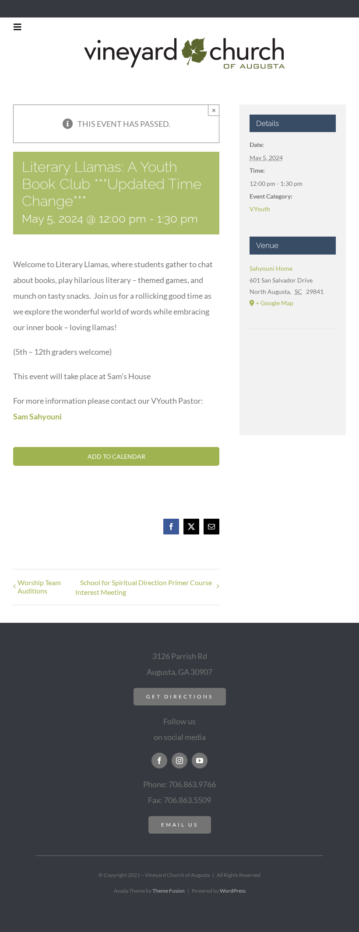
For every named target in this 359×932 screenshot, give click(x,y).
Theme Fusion (168, 890)
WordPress (233, 890)
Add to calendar (116, 456)
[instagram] (179, 760)
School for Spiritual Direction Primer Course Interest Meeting (143, 587)
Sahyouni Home (271, 268)
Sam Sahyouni (37, 416)
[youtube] (200, 760)
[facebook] (159, 760)
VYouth (260, 209)
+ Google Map (274, 303)
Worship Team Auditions (39, 586)
